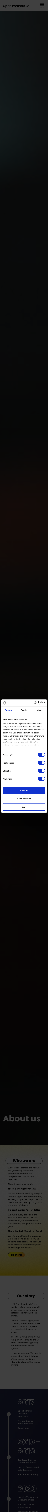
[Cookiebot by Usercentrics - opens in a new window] (34, 703)
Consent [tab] (9, 710)
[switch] (41, 763)
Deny (24, 807)
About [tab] (39, 710)
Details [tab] (24, 710)
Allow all (24, 790)
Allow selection (24, 799)
